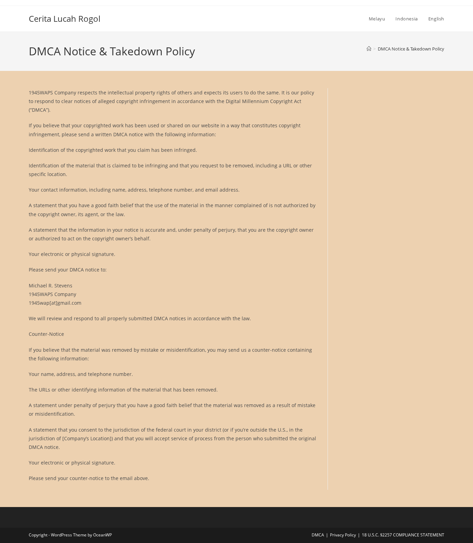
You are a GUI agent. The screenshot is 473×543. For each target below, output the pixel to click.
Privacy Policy (343, 535)
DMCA (318, 535)
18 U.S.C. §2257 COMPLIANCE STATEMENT (403, 535)
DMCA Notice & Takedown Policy (411, 49)
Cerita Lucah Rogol (64, 18)
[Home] (369, 49)
